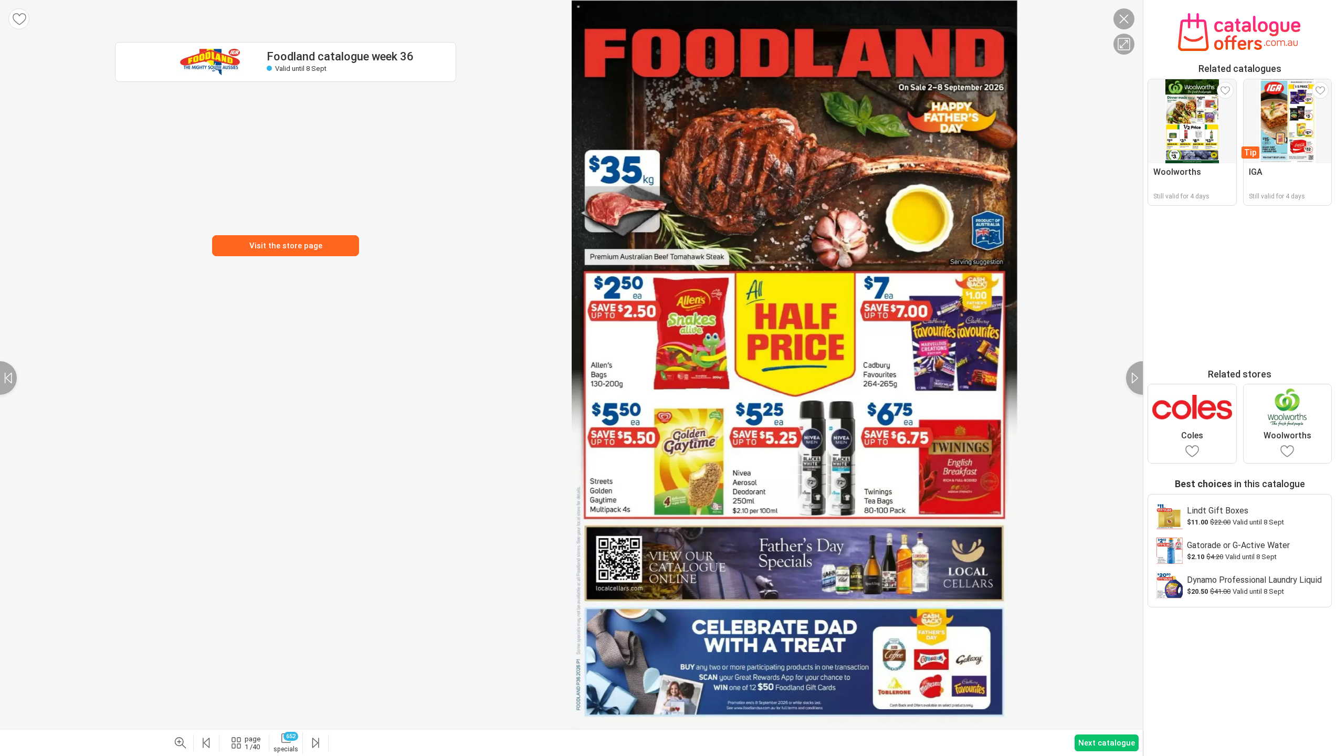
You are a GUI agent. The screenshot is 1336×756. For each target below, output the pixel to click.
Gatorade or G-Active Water (1238, 545)
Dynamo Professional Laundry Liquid (1254, 580)
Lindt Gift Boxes (1217, 511)
